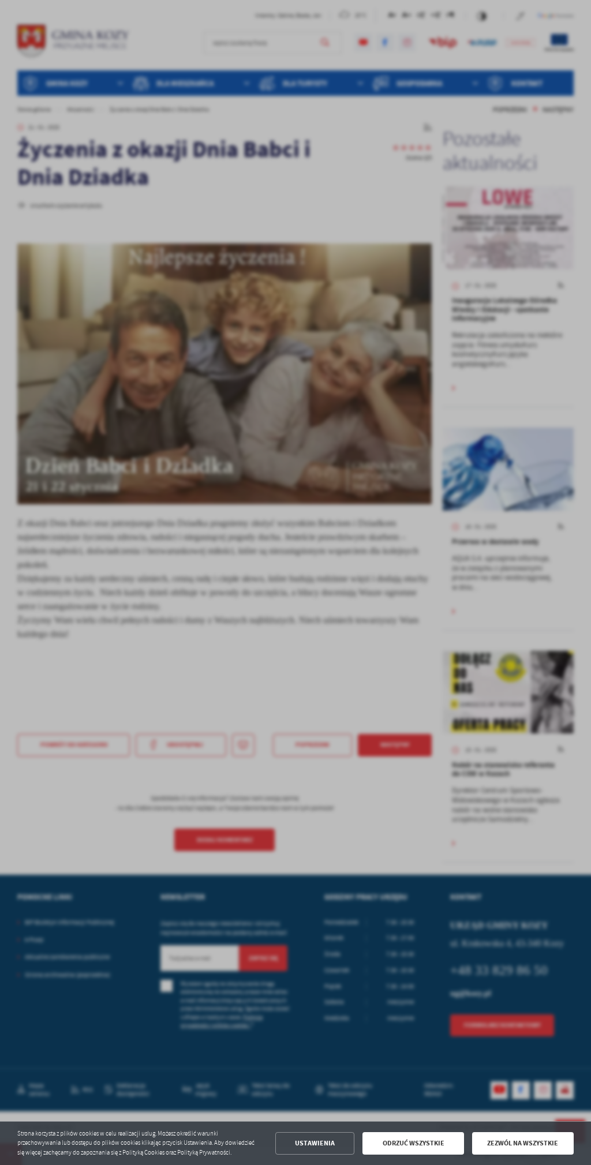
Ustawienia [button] (315, 1143)
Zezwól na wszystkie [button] (522, 1143)
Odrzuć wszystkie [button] (413, 1143)
